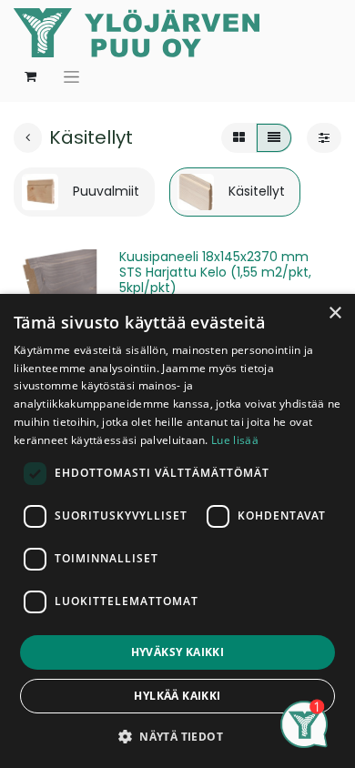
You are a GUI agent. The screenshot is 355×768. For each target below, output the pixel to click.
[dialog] (177, 531)
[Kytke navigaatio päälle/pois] (71, 76)
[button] (177, 736)
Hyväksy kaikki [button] (178, 652)
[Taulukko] (239, 138)
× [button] (334, 313)
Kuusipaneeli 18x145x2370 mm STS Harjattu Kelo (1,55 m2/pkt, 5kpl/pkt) (215, 272)
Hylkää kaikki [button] (177, 695)
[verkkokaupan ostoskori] (30, 76)
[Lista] (274, 138)
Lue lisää (235, 440)
